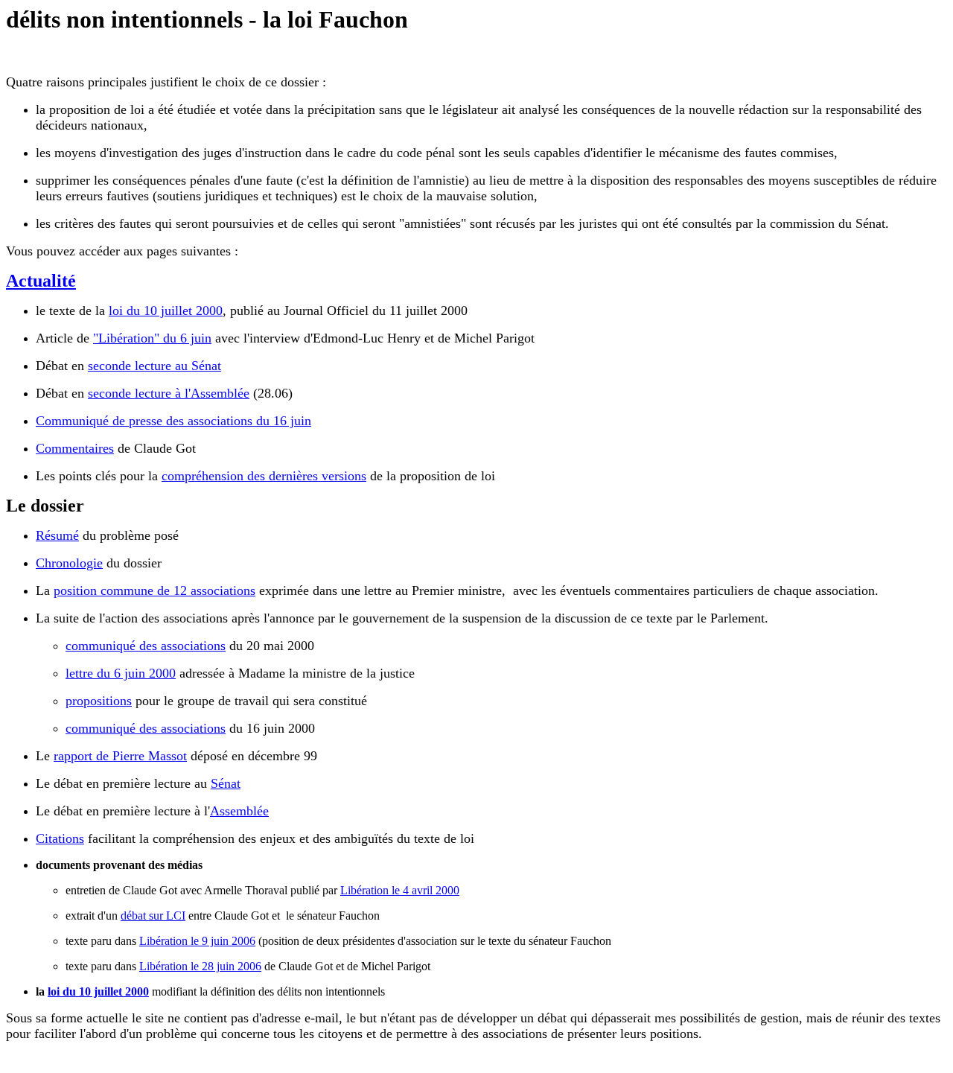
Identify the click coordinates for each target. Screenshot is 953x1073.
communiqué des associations (146, 645)
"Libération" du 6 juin (152, 338)
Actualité (41, 280)
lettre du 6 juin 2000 (121, 673)
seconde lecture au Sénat (154, 365)
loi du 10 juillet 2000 (166, 310)
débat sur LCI (153, 915)
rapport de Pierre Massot (120, 755)
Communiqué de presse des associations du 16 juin (173, 420)
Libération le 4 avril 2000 (399, 890)
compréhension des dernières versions (264, 475)
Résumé (57, 535)
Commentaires (75, 448)
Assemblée (239, 810)
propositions (99, 700)
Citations (60, 838)
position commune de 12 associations (154, 590)
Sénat (225, 783)
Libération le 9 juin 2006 (197, 941)
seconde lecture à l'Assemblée (168, 393)
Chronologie (69, 562)
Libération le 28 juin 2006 (200, 966)
